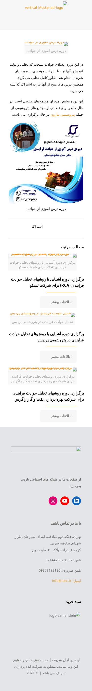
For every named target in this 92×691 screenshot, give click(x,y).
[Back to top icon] (46, 649)
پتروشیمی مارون (63, 114)
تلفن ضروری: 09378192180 (60, 570)
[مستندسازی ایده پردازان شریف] (46, 7)
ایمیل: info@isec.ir (66, 580)
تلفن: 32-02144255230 (63, 560)
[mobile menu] (85, 7)
